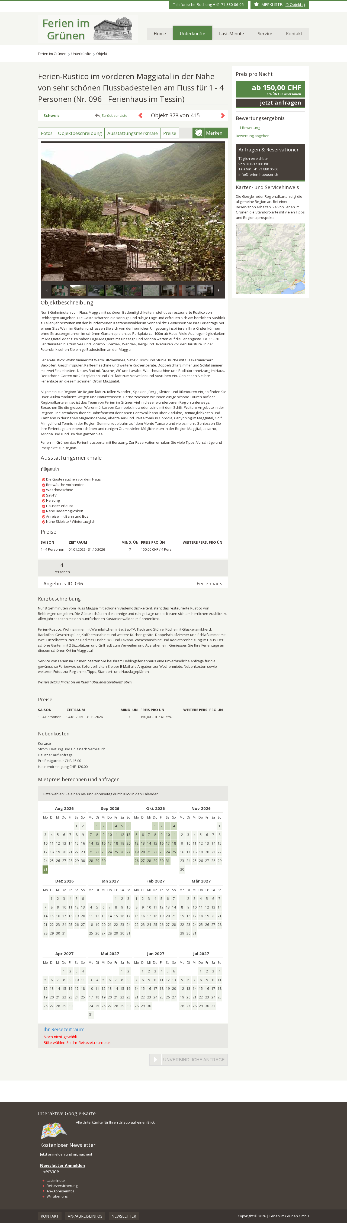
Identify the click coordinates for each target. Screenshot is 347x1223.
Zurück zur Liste (114, 115)
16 (103, 843)
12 (122, 834)
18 (116, 843)
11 (116, 834)
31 (168, 860)
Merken (214, 133)
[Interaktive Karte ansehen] (54, 1130)
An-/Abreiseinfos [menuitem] (85, 1216)
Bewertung (249, 127)
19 (122, 843)
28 (91, 860)
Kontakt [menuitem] (294, 34)
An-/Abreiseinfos (61, 1191)
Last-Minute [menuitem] (231, 34)
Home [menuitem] (160, 34)
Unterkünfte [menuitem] (192, 34)
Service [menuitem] (265, 34)
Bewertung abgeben (252, 135)
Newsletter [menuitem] (123, 1216)
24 (110, 852)
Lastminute (56, 1180)
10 (110, 834)
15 (97, 843)
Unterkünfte (81, 53)
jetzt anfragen (280, 102)
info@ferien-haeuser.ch (258, 174)
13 (128, 834)
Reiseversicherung (62, 1185)
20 (128, 843)
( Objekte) (295, 4)
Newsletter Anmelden (62, 1165)
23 (103, 852)
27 (128, 852)
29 (97, 860)
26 (122, 852)
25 (116, 852)
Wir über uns (57, 1196)
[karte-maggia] (270, 258)
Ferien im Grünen (52, 53)
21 (91, 852)
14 (91, 843)
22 (97, 852)
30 (103, 860)
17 (110, 843)
